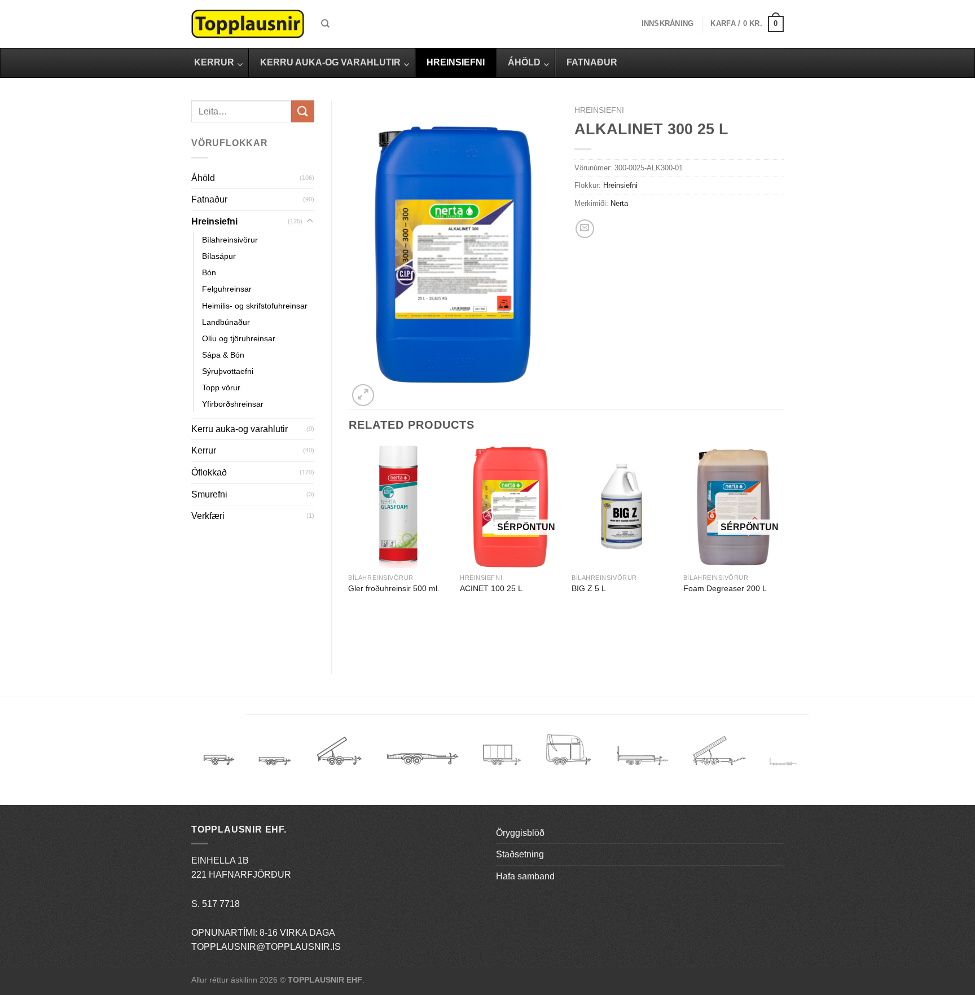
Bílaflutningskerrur (422, 755)
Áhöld (203, 178)
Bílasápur (219, 256)
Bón (209, 272)
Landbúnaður (226, 322)
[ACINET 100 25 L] (510, 507)
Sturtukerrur (338, 755)
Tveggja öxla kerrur (274, 769)
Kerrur (203, 450)
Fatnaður (209, 199)
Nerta (619, 203)
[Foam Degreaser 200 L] (733, 507)
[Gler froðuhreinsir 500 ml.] (398, 507)
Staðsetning (520, 854)
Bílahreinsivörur (230, 239)
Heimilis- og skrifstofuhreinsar (255, 305)
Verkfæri (208, 516)
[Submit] (302, 111)
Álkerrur (219, 755)
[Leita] (325, 23)
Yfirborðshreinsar (232, 403)
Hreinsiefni (214, 221)
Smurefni (209, 494)
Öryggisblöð (520, 833)
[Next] (783, 550)
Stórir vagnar (783, 762)
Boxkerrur (501, 755)
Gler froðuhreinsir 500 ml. (394, 588)
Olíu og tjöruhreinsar (238, 338)
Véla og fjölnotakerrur (642, 762)
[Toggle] (309, 221)
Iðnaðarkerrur (719, 755)
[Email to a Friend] (585, 228)
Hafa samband (525, 876)
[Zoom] (363, 395)
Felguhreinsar (227, 288)
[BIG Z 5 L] (622, 507)
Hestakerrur (568, 755)
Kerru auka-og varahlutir (239, 429)
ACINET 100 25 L (491, 588)
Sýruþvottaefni (227, 371)
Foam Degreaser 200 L (725, 588)
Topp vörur (221, 387)
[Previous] (349, 550)
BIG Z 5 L (589, 588)
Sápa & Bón (223, 354)
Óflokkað (209, 472)
